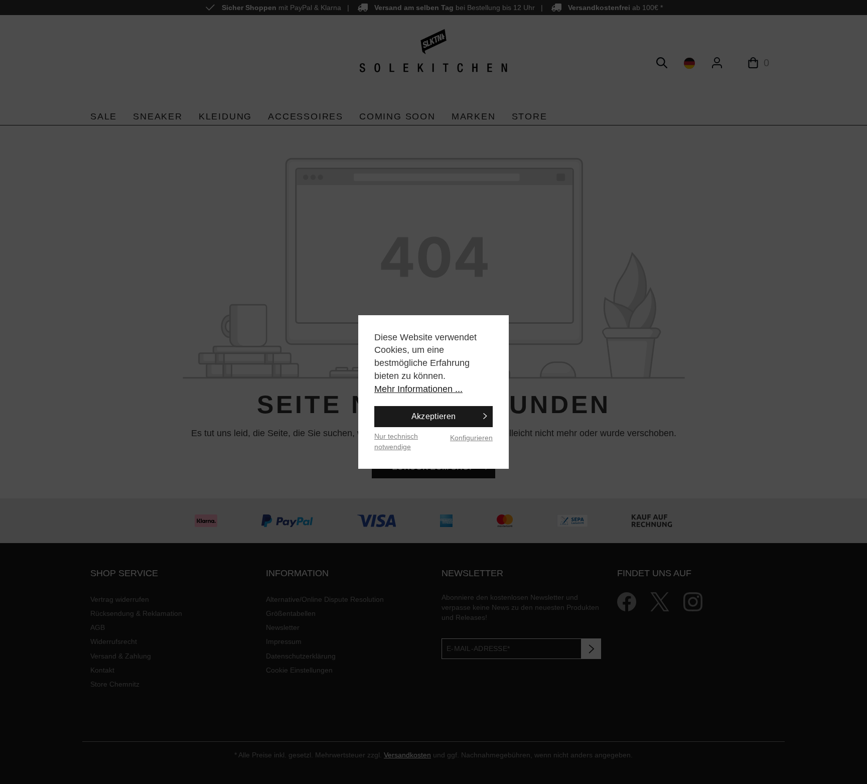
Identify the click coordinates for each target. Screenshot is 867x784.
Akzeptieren (433, 416)
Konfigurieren (471, 438)
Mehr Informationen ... (418, 389)
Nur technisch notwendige (396, 441)
